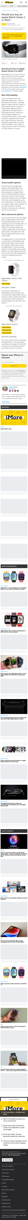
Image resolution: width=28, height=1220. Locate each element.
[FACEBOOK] (10, 391)
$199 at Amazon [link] (6, 333)
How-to (4, 24)
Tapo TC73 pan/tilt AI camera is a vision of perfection (14, 1120)
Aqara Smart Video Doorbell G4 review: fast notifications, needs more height (13, 1127)
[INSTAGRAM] (13, 391)
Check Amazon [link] (6, 327)
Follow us (15, 63)
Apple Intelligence (22, 6)
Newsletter (23, 63)
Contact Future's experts (8, 1169)
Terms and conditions (7, 1166)
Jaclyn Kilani (12, 23)
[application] (14, 167)
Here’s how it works (18, 29)
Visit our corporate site (14, 1155)
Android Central (6, 1203)
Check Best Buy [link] (6, 330)
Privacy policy (5, 1173)
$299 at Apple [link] (6, 284)
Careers (4, 1183)
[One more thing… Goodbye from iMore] (14, 1109)
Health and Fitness (6, 10)
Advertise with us (6, 1200)
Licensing (4, 1186)
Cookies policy (5, 1176)
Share (5, 63)
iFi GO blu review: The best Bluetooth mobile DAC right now (14, 1135)
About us (4, 1193)
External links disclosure (8, 1189)
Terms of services (20, 370)
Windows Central (6, 1206)
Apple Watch (16, 10)
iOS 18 (11, 6)
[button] (26, 2)
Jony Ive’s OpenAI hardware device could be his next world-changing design (15, 1143)
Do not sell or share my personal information (13, 1210)
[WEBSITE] (15, 391)
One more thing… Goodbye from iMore (14, 1113)
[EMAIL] (18, 391)
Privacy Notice (22, 371)
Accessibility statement (8, 1179)
